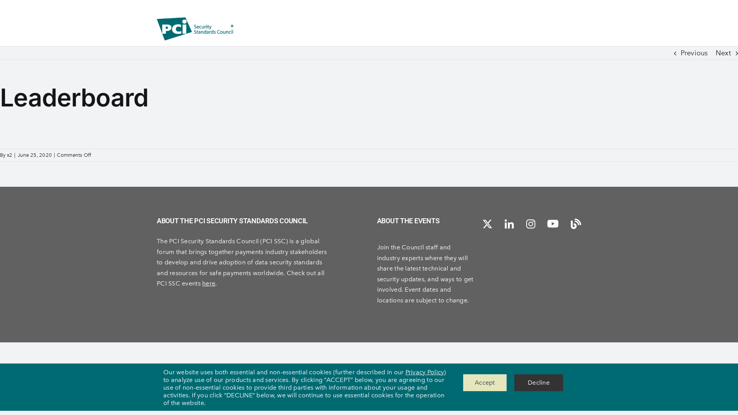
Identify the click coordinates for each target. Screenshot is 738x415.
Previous (694, 53)
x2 (10, 155)
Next (723, 53)
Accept (485, 382)
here (208, 283)
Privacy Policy (425, 372)
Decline (539, 382)
